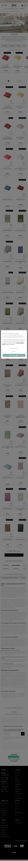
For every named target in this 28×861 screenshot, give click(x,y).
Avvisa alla (14, 351)
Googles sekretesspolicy (10, 344)
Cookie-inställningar (14, 348)
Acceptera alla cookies (14, 355)
